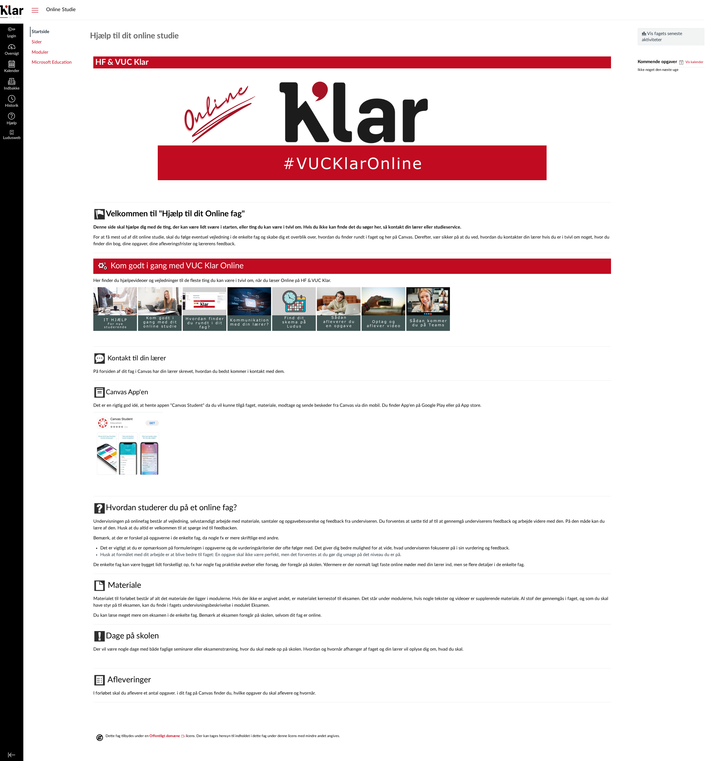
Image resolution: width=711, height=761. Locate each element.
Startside (40, 31)
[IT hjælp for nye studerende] (115, 309)
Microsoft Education (52, 62)
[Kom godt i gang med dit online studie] (160, 309)
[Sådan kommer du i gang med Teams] (428, 309)
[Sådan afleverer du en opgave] (338, 309)
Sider (37, 42)
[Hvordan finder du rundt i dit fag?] (204, 309)
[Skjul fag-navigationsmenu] (35, 10)
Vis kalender (694, 62)
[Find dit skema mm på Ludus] (294, 309)
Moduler (40, 52)
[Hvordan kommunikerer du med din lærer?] (249, 309)
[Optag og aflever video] (383, 309)
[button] (11, 102)
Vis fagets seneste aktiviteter (662, 36)
